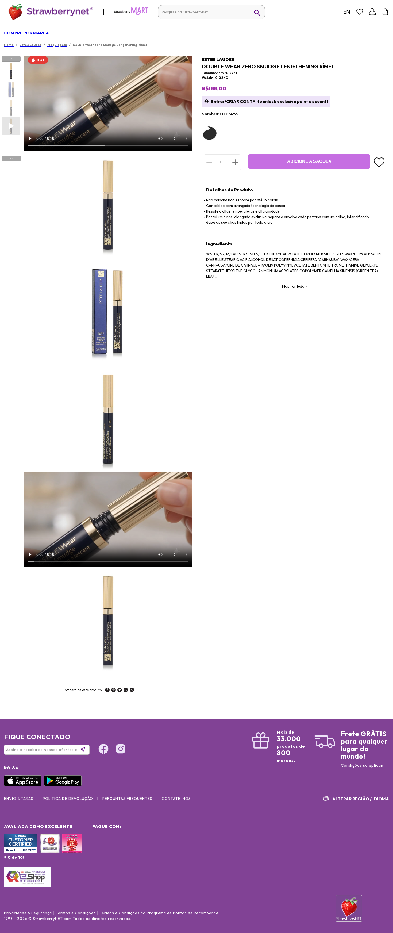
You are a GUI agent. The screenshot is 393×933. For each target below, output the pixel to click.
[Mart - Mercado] (131, 14)
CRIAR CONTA (241, 101)
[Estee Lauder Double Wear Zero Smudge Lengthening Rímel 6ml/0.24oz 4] (11, 126)
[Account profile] (372, 12)
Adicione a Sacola (309, 161)
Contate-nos (176, 798)
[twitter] (119, 690)
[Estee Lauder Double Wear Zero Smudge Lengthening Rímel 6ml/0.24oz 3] (11, 108)
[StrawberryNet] (48, 11)
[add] (235, 162)
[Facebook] (103, 749)
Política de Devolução (68, 798)
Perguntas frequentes (127, 798)
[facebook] (107, 690)
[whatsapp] (132, 690)
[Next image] (11, 158)
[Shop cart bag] (385, 12)
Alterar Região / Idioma (360, 798)
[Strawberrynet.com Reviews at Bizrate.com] (20, 851)
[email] (126, 690)
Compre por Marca (26, 33)
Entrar (218, 101)
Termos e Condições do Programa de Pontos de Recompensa (159, 913)
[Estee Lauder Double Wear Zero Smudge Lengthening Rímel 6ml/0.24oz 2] (11, 89)
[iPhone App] (24, 784)
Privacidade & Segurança (28, 913)
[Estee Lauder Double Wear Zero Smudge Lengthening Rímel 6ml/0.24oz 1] (11, 71)
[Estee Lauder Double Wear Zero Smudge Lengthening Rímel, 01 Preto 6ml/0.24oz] (210, 133)
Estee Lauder (218, 59)
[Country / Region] (346, 12)
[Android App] (64, 784)
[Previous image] (11, 58)
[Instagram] (120, 749)
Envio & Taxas (18, 798)
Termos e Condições (76, 913)
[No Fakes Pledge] (72, 849)
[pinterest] (113, 690)
